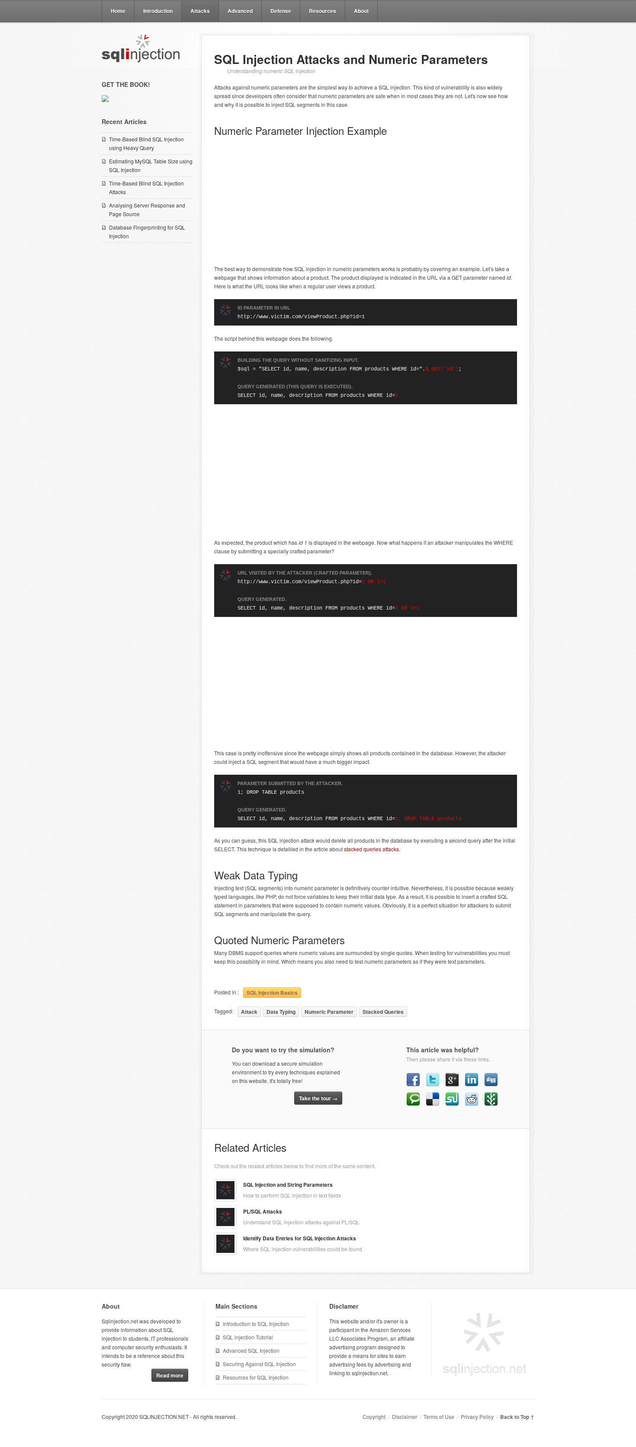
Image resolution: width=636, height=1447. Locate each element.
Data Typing (281, 1012)
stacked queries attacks (371, 849)
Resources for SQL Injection (256, 1377)
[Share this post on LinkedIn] (472, 1084)
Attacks (200, 11)
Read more (169, 1375)
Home (118, 11)
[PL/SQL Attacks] (225, 1217)
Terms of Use (439, 1416)
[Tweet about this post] (433, 1084)
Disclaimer (404, 1416)
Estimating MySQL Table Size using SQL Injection (151, 165)
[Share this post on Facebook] (413, 1084)
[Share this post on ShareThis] (491, 1104)
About (361, 11)
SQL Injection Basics (272, 993)
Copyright (374, 1416)
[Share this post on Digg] (491, 1084)
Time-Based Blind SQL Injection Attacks (146, 187)
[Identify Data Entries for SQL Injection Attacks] (225, 1244)
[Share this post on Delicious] (433, 1104)
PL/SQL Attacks (262, 1211)
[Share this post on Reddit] (472, 1104)
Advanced (240, 11)
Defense (280, 11)
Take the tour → (318, 1098)
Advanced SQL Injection (251, 1350)
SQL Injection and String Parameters (288, 1184)
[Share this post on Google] (452, 1084)
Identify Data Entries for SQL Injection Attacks (299, 1238)
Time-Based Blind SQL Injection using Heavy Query (146, 143)
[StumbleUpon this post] (452, 1104)
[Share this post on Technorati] (413, 1104)
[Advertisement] (365, 201)
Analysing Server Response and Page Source (147, 209)
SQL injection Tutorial (248, 1337)
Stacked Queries (383, 1012)
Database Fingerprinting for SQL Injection (147, 232)
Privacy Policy (477, 1416)
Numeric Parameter (329, 1012)
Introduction (158, 11)
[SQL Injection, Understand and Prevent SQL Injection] (141, 46)
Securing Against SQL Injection (259, 1363)
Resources (322, 11)
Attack (249, 1012)
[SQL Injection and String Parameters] (225, 1190)
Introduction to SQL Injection (256, 1323)
